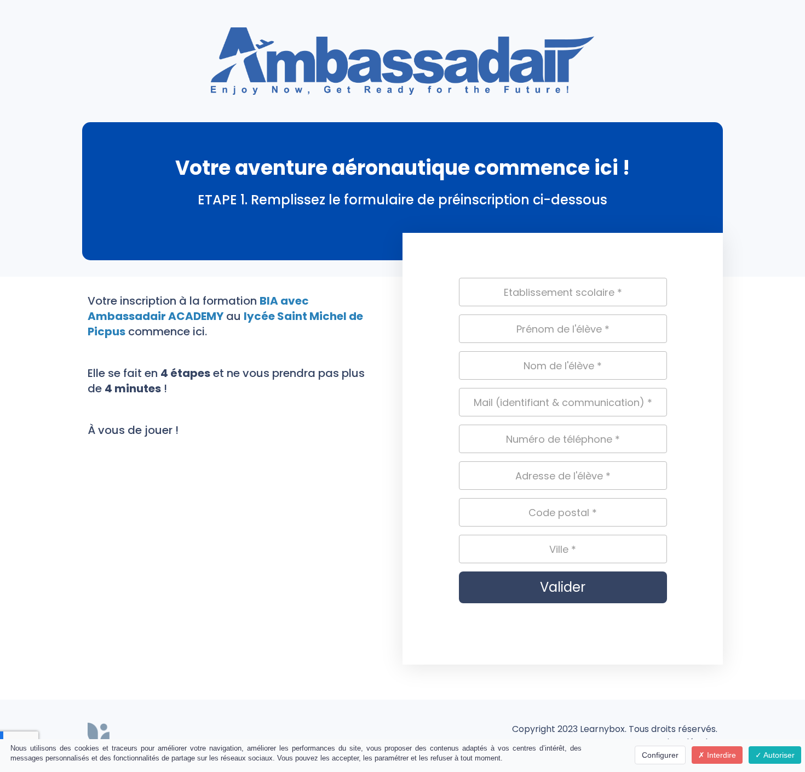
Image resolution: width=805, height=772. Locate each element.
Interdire (720, 755)
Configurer (660, 755)
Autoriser (778, 755)
